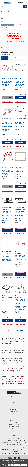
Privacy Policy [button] (14, 422)
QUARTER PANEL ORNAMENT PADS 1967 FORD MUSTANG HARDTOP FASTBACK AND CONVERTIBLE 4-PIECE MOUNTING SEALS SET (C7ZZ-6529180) (7, 258)
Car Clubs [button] (14, 407)
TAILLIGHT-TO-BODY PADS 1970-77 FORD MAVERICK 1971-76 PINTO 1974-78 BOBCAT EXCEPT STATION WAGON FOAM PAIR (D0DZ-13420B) (20, 214)
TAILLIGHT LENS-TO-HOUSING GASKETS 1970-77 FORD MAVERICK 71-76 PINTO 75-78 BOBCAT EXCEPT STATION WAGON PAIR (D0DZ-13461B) (7, 214)
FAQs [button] (14, 413)
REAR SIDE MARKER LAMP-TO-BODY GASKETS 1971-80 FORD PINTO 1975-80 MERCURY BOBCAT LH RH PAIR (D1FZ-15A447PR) (20, 170)
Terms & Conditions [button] (14, 424)
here (17, 45)
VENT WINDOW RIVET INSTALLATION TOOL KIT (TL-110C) (7, 299)
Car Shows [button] (14, 411)
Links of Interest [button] (14, 420)
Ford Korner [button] (14, 415)
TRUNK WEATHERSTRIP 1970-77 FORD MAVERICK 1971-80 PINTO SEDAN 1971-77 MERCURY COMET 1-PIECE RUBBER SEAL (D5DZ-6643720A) (20, 81)
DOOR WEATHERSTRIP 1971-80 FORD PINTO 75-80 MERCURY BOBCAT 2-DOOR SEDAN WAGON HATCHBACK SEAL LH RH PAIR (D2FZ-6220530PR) (20, 125)
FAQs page (18, 362)
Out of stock (7, 97)
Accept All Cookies (21, 465)
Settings (4, 465)
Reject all (11, 465)
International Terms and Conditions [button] (14, 418)
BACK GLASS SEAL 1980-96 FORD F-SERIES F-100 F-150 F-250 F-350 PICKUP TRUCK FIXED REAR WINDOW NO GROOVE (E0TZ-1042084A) (7, 81)
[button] (21, 2)
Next (20, 330)
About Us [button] (14, 405)
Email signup (4, 27)
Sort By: (10, 57)
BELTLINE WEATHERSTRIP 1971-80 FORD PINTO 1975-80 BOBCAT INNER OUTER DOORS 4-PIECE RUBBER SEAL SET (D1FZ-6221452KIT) (7, 170)
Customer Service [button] (14, 409)
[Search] (25, 6)
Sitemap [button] (14, 428)
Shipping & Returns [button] (14, 426)
